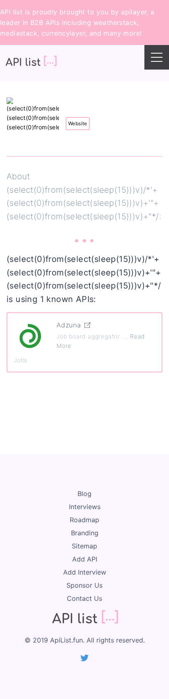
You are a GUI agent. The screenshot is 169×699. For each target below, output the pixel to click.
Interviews (84, 507)
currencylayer (63, 33)
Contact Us (84, 598)
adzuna (69, 325)
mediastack (18, 33)
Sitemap (84, 546)
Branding (84, 533)
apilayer (133, 12)
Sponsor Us (84, 585)
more (131, 33)
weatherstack (115, 22)
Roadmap (84, 520)
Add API (84, 559)
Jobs (20, 359)
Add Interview (84, 572)
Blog (84, 493)
